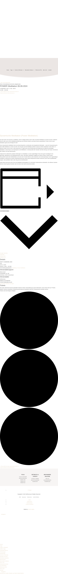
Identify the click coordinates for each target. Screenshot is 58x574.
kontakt (49, 70)
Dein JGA (2, 562)
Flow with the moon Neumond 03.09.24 (9, 91)
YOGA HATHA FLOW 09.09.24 (7, 93)
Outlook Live (3, 257)
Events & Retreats (18, 70)
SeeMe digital (31, 509)
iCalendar (2, 254)
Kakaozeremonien (4, 564)
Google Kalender (4, 253)
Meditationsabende (4, 558)
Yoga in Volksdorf (4, 547)
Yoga (11, 70)
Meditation (14, 267)
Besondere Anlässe (29, 70)
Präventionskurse (4, 550)
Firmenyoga (2, 552)
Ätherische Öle (38, 70)
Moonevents (3, 559)
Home (8, 70)
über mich (45, 70)
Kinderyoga (2, 553)
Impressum (24, 497)
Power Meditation (21, 267)
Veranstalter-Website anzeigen (7, 283)
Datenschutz (29, 497)
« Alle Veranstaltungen (5, 82)
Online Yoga (2, 549)
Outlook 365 (2, 256)
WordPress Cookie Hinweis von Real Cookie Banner (12, 573)
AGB (20, 497)
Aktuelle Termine (4, 556)
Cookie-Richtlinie (36, 497)
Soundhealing (3, 565)
